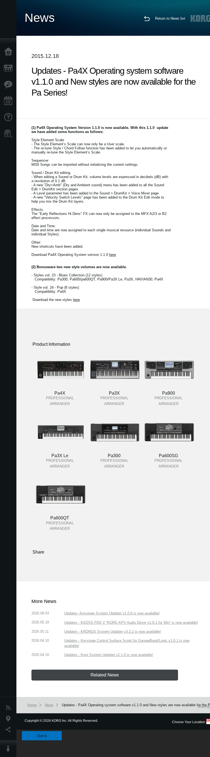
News (9, 707)
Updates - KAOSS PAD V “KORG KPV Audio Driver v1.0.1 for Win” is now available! (131, 622)
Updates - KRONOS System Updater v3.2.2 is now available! (112, 631)
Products (9, 68)
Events (9, 101)
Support (9, 117)
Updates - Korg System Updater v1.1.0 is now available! (108, 655)
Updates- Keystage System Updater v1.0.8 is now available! (112, 613)
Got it (41, 736)
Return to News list (170, 18)
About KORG (9, 749)
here (112, 255)
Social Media (9, 729)
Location (9, 718)
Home (9, 52)
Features (9, 84)
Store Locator (9, 134)
